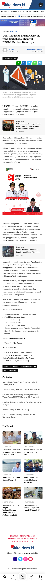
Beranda (5, 31)
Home (4, 579)
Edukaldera (14, 31)
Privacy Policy (27, 536)
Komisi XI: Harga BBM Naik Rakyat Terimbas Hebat (21, 390)
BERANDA (5, 12)
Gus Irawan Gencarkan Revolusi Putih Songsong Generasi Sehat (11, 452)
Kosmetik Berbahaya (28, 367)
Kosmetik (14, 367)
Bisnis (28, 12)
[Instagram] (25, 559)
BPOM (6, 367)
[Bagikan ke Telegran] (40, 63)
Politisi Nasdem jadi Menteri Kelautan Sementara (31, 480)
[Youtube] (30, 559)
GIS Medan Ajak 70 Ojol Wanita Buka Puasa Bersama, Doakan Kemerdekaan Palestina (28, 126)
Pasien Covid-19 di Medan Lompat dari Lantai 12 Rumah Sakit (33, 507)
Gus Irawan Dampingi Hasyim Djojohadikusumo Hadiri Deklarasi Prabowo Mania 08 (10, 510)
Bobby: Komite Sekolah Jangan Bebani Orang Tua (33, 452)
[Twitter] (19, 559)
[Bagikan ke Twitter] (29, 63)
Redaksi (14, 536)
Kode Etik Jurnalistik (23, 541)
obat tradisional (10, 370)
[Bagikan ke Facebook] (24, 63)
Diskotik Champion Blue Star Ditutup (15, 410)
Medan (39, 49)
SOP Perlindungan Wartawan (22, 539)
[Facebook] (14, 559)
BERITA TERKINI (17, 12)
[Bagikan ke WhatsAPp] (35, 63)
